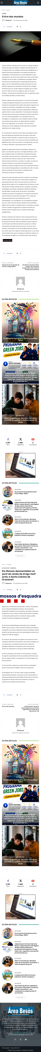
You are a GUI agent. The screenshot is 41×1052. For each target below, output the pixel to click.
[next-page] (6, 428)
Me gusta (8, 438)
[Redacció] (3, 20)
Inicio (3, 10)
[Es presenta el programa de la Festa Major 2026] (20, 322)
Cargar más (20, 556)
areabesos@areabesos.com (21, 1033)
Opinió (8, 10)
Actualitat (20, 335)
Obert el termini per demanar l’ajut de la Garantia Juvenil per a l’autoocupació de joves (20, 420)
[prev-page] (3, 428)
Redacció (8, 20)
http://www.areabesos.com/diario (20, 291)
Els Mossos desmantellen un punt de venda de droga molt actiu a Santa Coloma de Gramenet (30, 267)
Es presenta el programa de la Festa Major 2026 (20, 339)
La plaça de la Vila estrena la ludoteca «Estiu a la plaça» (25, 534)
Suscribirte (33, 438)
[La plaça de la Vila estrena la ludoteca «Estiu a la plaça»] (7, 533)
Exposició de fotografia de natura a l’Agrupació (10, 265)
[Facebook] (15, 1039)
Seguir (20, 438)
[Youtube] (26, 1039)
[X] (20, 1039)
